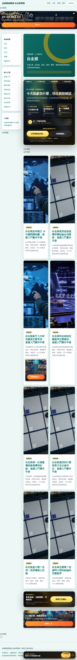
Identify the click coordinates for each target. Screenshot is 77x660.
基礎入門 (7, 77)
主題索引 (5, 653)
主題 (53, 3)
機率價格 (7, 85)
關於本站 (21, 653)
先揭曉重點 (61, 134)
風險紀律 (7, 94)
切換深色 (71, 3)
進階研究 (7, 107)
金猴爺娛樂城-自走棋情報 (13, 3)
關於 (63, 3)
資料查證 (7, 81)
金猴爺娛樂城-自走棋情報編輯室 (11, 124)
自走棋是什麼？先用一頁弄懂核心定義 (35, 570)
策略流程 (7, 89)
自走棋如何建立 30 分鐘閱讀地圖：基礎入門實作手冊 (35, 234)
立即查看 (66, 655)
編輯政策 (7, 61)
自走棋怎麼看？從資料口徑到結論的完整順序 (61, 570)
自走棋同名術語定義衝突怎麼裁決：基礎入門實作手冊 (61, 339)
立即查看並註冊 (38, 134)
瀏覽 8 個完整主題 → (34, 72)
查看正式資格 (61, 599)
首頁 (5, 44)
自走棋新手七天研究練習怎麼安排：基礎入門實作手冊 (35, 339)
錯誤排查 (7, 98)
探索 (48, 3)
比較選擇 (7, 102)
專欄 (58, 3)
